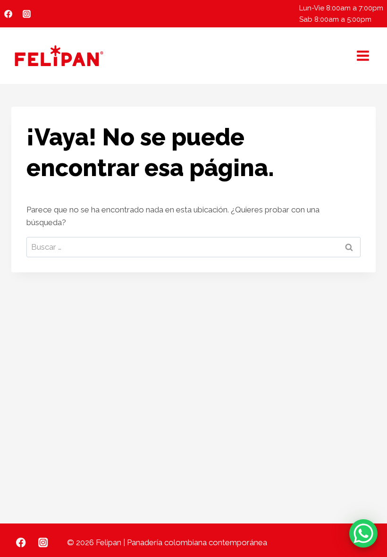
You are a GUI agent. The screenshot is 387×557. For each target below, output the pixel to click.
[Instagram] (26, 14)
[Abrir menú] (362, 55)
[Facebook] (8, 14)
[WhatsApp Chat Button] (363, 533)
